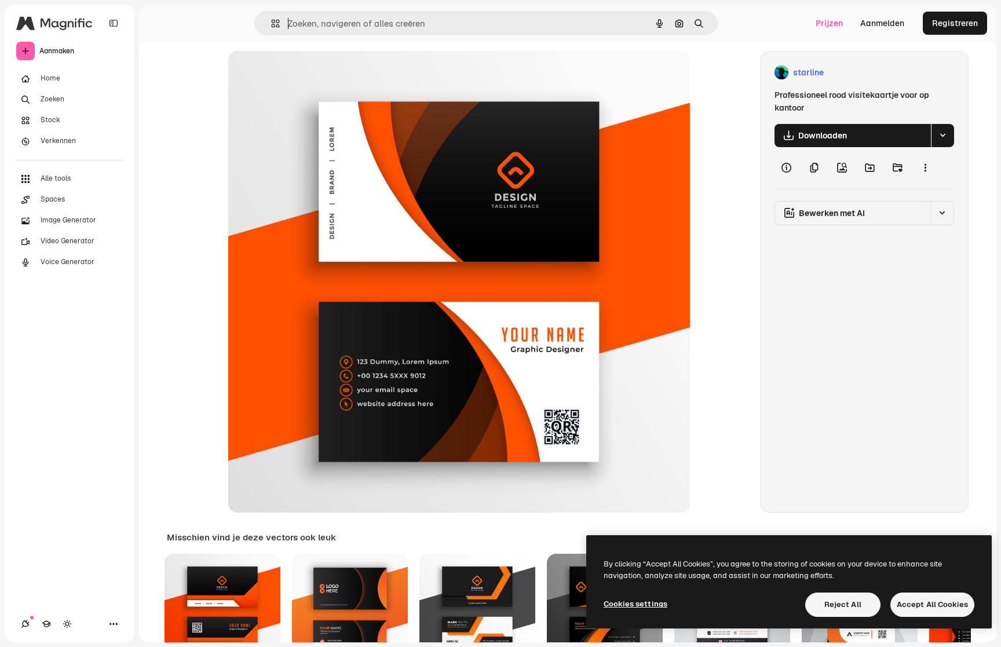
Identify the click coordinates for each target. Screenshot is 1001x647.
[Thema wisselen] (67, 624)
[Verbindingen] (25, 624)
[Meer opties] (925, 168)
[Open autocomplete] (271, 23)
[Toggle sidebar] (113, 23)
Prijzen (829, 23)
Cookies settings (635, 604)
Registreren (955, 23)
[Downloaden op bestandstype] (942, 135)
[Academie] (46, 624)
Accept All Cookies (932, 604)
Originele (304, 72)
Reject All (842, 604)
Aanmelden (882, 23)
